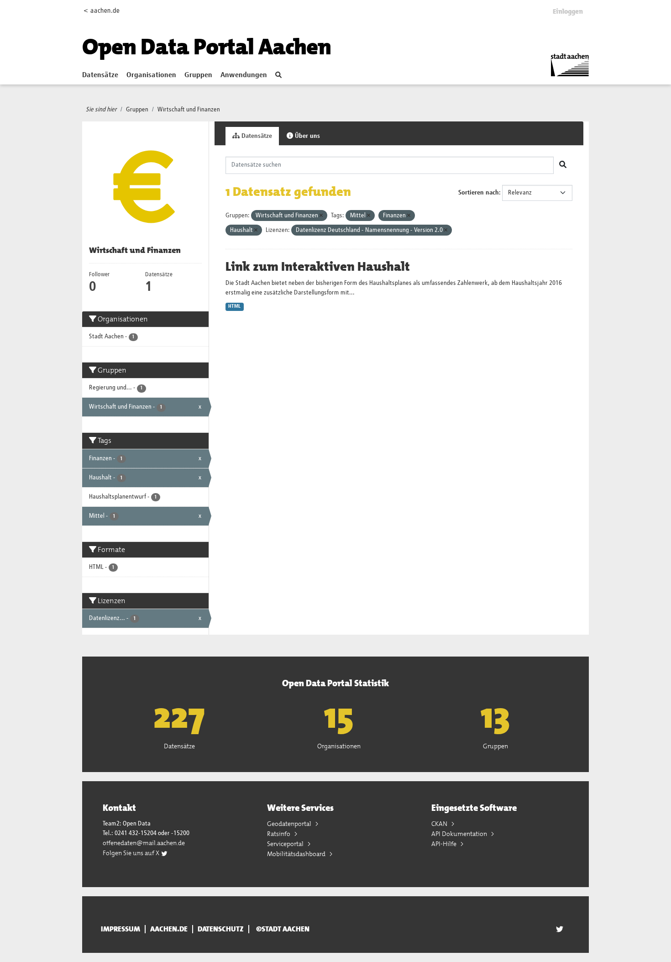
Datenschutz (221, 929)
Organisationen (151, 75)
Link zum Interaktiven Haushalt (317, 266)
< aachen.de (102, 10)
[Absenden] (562, 165)
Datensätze (100, 75)
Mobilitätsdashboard (297, 854)
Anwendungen (243, 75)
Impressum (120, 929)
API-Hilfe (444, 844)
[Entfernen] (321, 215)
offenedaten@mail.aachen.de (144, 843)
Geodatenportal (290, 824)
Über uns (306, 136)
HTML (234, 306)
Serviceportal (286, 844)
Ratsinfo (279, 834)
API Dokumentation (459, 834)
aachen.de (169, 929)
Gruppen (198, 75)
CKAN (440, 824)
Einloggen (568, 11)
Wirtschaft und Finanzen (188, 109)
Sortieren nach (478, 192)
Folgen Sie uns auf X (132, 853)
